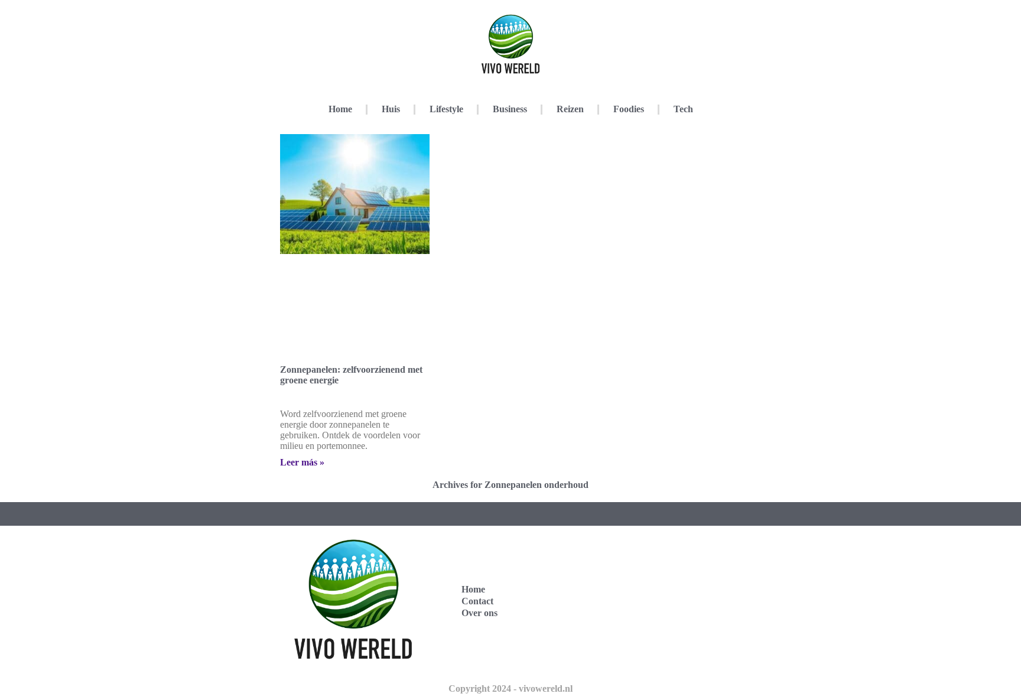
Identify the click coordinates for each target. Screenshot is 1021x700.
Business (510, 109)
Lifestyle (446, 109)
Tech (683, 109)
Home (340, 109)
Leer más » (302, 462)
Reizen (570, 109)
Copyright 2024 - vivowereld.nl (510, 688)
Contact (477, 601)
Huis (391, 109)
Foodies (628, 109)
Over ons (479, 613)
